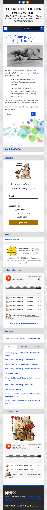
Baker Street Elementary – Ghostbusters (20, 360)
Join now (23, 223)
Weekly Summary (24, 213)
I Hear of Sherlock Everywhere (23, 11)
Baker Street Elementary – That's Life (19, 385)
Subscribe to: (14, 206)
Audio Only (22, 217)
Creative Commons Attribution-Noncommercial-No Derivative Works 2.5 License (23, 498)
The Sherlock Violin (12, 373)
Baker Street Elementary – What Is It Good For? (22, 369)
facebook (19, 2)
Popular (10, 347)
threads (23, 2)
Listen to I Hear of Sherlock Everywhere (23, 324)
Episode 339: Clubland (13, 389)
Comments (23, 347)
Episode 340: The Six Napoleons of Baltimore (21, 364)
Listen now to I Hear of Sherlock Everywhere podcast (24, 262)
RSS (27, 2)
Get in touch (35, 338)
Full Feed (21, 210)
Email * (12, 196)
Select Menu (5, 29)
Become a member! (12, 240)
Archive (36, 347)
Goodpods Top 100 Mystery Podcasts (23, 258)
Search (42, 28)
